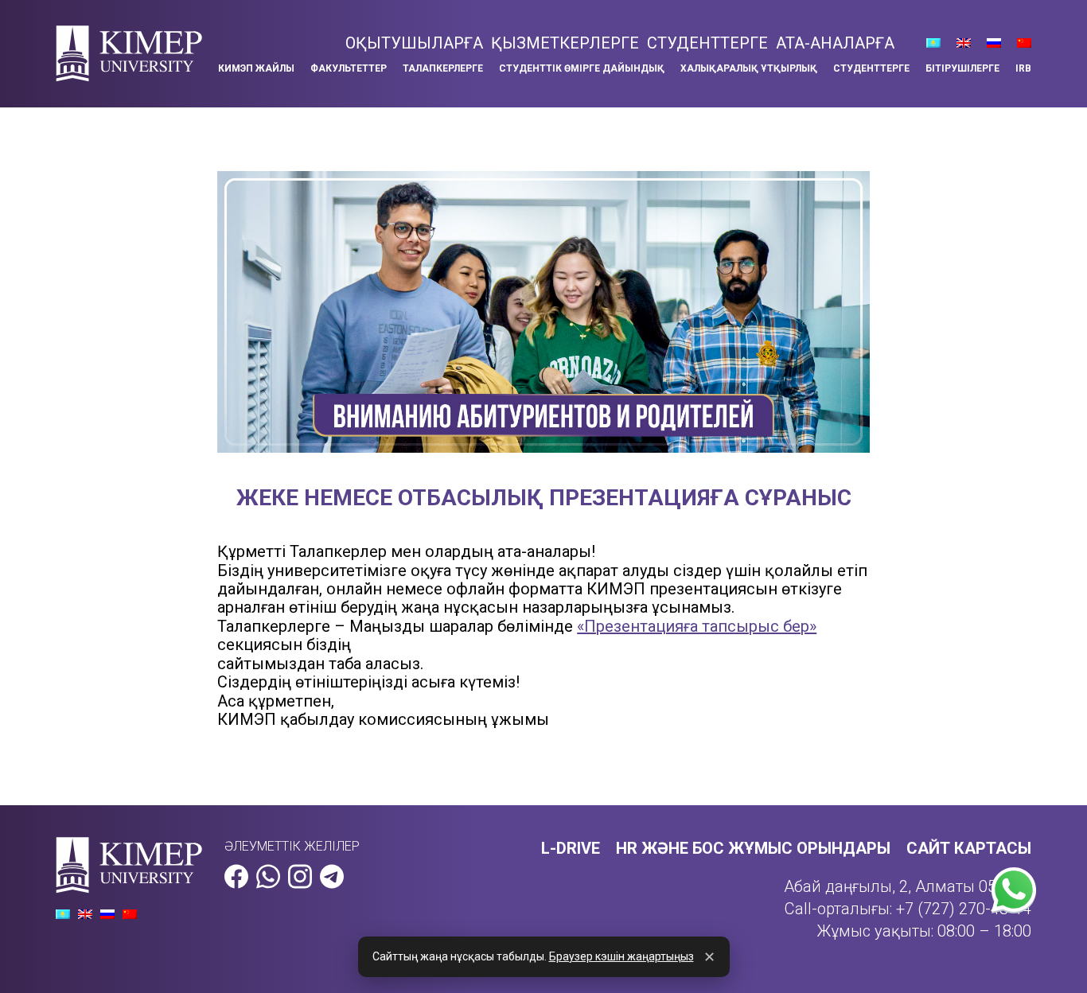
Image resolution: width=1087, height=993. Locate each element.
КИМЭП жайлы (256, 68)
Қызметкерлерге (565, 43)
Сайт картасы (968, 848)
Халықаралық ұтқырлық (748, 68)
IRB (1023, 68)
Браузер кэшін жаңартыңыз (621, 956)
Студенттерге (707, 43)
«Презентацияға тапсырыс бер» (696, 626)
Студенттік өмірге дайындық (581, 68)
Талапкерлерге (443, 68)
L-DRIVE (570, 848)
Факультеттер (348, 68)
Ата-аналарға (835, 43)
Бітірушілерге (962, 68)
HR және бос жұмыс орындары (753, 848)
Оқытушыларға (414, 43)
